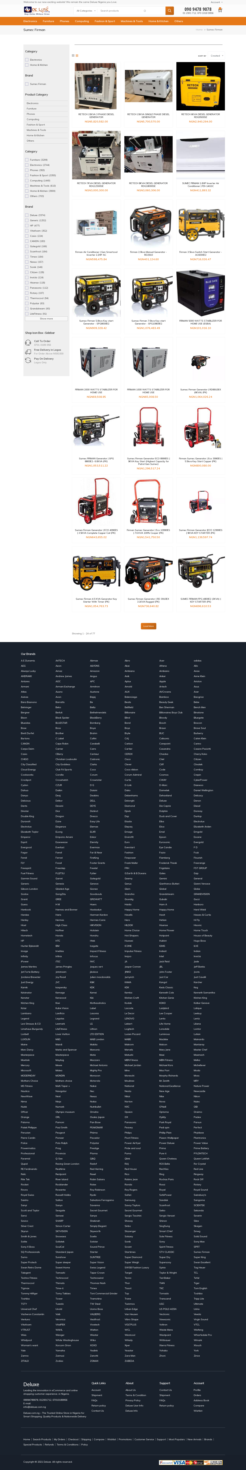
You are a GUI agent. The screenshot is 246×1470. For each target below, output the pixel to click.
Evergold (198, 842)
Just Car (163, 977)
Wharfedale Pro (203, 1334)
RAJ (127, 1163)
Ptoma (94, 1153)
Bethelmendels (98, 712)
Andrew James (64, 676)
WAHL (59, 1329)
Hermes (60, 919)
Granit (24, 899)
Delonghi (129, 800)
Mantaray (199, 1044)
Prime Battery (201, 1148)
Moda (197, 1070)
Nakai (93, 1085)
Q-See (59, 1158)
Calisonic (164, 738)
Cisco (128, 759)
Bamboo (164, 696)
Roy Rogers (131, 1189)
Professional (28, 1153)
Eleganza (61, 826)
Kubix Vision (62, 1008)
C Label (60, 738)
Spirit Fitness (166, 1246)
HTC (58, 940)
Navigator (61, 1091)
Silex (196, 1220)
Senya (93, 1215)
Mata (93, 1054)
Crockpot (26, 779)
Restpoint (61, 1174)
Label (93, 1008)
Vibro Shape (131, 1319)
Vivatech (95, 1324)
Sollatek (60, 1241)
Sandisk (163, 1200)
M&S (58, 1039)
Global (162, 888)
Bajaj (93, 696)
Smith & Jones (28, 1236)
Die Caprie (165, 805)
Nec (92, 1091)
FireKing (94, 857)
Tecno (128, 1277)
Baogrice (199, 696)
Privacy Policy (133, 1400)
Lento (162, 1018)
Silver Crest (27, 1226)
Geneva (94, 883)
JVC (58, 982)
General (198, 878)
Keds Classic (166, 987)
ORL (58, 1117)
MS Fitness (27, 1085)
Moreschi (129, 1075)
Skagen (198, 1226)
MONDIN (60, 1075)
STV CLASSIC (166, 1251)
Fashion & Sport (105, 21)
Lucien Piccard (132, 1034)
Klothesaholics (98, 1002)
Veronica (60, 1319)
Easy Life (95, 821)
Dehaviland (165, 795)
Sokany (129, 1236)
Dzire (58, 821)
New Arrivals (194, 1439)
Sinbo (128, 1226)
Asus (196, 686)
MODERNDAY (28, 1075)
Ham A (163, 904)
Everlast (60, 847)
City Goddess (63, 764)
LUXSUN (25, 1039)
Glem (127, 888)
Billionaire (130, 712)
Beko (58, 707)
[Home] (36, 10)
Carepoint (164, 743)
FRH (127, 868)
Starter (94, 1251)
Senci (24, 1215)
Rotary (197, 1184)
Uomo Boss (96, 1309)
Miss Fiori (164, 1070)
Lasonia (94, 1013)
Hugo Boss (200, 940)
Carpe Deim (27, 748)
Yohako (163, 1350)
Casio (24, 753)
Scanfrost (164, 1205)
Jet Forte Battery (30, 971)
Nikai (127, 1096)
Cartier (128, 748)
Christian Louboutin (66, 759)
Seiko (162, 1210)
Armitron (95, 686)
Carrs (93, 748)
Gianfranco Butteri (169, 883)
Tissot (128, 1288)
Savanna (95, 1205)
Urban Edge (131, 1309)
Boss (58, 728)
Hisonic (198, 925)
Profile (197, 1390)
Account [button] (215, 2)
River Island (62, 1179)
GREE (58, 899)
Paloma (25, 1122)
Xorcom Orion (63, 1345)
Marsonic (95, 1049)
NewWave (26, 1096)
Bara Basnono (29, 702)
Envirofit (129, 836)
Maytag (60, 1060)
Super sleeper (63, 1262)
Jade (196, 961)
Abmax (94, 660)
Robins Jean (131, 1179)
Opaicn (129, 1111)
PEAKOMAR (96, 1127)
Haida (128, 904)
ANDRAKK (26, 676)
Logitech (129, 1028)
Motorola (95, 1080)
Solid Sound (200, 1236)
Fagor (24, 852)
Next (58, 1096)
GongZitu (61, 894)
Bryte (127, 733)
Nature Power (201, 1085)
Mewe (59, 1065)
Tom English (200, 1288)
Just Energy (27, 982)
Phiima (94, 1132)
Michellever (200, 1065)
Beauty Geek (166, 702)
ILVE (196, 945)
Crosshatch (62, 779)
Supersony (165, 1262)
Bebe (196, 702)
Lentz (197, 1018)
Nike (161, 1096)
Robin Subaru (97, 1179)
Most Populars (177, 1439)
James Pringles (64, 966)
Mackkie (163, 1039)
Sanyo (59, 1205)
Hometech (26, 935)
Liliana (197, 1023)
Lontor (197, 1028)
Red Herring (96, 1168)
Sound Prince (97, 1246)
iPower (25, 961)
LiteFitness (61, 1028)
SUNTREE (95, 1257)
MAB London (97, 1039)
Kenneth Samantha (204, 992)
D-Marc (163, 785)
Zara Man (130, 1355)
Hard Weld (200, 909)
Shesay (129, 1220)
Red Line (198, 1168)
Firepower (130, 857)
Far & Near (96, 852)
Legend (25, 1018)
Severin (198, 1215)
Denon (197, 800)
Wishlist (198, 1410)
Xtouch (197, 1345)
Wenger (60, 1334)
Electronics (30, 21)
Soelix (93, 1236)
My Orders (59, 1439)
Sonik (128, 1241)
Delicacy (198, 795)
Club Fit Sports (64, 769)
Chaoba (163, 753)
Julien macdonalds (100, 977)
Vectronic (164, 1314)
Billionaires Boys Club (171, 712)
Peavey (129, 1127)
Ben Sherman (166, 707)
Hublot (163, 940)
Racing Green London (67, 1163)
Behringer (26, 707)
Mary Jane (164, 1049)
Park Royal (165, 1122)
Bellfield (129, 707)
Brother (60, 733)
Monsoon (95, 1075)
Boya (93, 728)
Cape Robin (62, 743)
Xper (127, 1345)
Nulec (197, 1101)
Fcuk (196, 852)
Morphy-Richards (168, 1075)
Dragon (60, 816)
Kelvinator (26, 992)
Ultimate (198, 1303)
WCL (127, 1329)
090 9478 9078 (198, 9)
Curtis (128, 779)
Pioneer (60, 1137)
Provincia (61, 1153)
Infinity (24, 956)
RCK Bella (164, 1163)
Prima (162, 1148)
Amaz (59, 671)
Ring (161, 1174)
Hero (127, 919)
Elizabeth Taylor (29, 831)
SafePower (165, 1194)
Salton (59, 1200)
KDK (92, 987)
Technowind (96, 1277)
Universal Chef (29, 1309)
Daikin (59, 790)
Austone (94, 691)
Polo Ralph (62, 1143)
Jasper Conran (133, 966)
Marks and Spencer (66, 1049)
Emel (162, 831)
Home (199, 29)
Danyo (24, 795)
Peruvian (25, 1132)
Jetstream (61, 971)
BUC (161, 733)
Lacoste (129, 1008)
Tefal (196, 1277)
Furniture (48, 21)
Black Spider (62, 717)
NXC (127, 1106)
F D (195, 847)
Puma (128, 1153)
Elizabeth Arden (202, 826)
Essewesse (62, 842)
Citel (161, 759)
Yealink (94, 1350)
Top (127, 1293)
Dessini (59, 805)
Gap (196, 873)
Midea (59, 1070)
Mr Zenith (164, 1080)
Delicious (26, 800)
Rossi (162, 1184)
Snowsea (61, 1236)
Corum (94, 774)
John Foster (165, 971)
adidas (197, 660)
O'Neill (162, 1106)
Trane (128, 1298)
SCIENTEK (199, 1205)
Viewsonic (165, 1319)
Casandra (164, 748)
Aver (196, 691)
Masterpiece (27, 1054)
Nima (24, 1101)
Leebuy (197, 1013)
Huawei (129, 940)
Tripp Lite (199, 1298)
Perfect (198, 1127)
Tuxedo (60, 1303)
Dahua (24, 790)
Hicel (23, 925)
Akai (127, 665)
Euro (127, 842)
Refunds (49, 1444)
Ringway (198, 1174)
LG (91, 1023)
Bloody (163, 717)
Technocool (62, 1277)
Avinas (24, 696)
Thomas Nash (98, 1283)
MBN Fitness (131, 1060)
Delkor (59, 800)
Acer (161, 660)
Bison (24, 717)
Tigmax (25, 1288)
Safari (128, 1194)
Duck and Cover (168, 816)
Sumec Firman (202, 1251)
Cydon (24, 785)
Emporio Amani (64, 836)
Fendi (24, 857)
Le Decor (129, 1013)
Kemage (60, 992)
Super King (200, 1257)
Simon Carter (63, 1226)
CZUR (59, 785)
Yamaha (60, 1350)
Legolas (60, 1018)
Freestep (60, 868)
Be (91, 702)
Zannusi (60, 1355)
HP (22, 940)
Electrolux (199, 821)
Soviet (128, 1246)
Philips (128, 1132)
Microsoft (26, 1070)
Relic (23, 1174)
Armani (25, 686)
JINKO (128, 971)
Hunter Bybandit (30, 945)
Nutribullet (95, 1106)
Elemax (94, 826)
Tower (59, 1298)
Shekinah (95, 1220)
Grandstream (166, 894)
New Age (164, 1091)
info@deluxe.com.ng (34, 1406)
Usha (196, 1309)
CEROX (129, 753)
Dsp (127, 816)
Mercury (25, 1065)
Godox (24, 894)
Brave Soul (200, 728)
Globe (197, 888)
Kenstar (25, 997)
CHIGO (24, 759)
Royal (162, 1189)
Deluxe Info (132, 1410)
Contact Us (98, 1410)
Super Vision (97, 1262)
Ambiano (130, 671)
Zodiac (59, 1360)
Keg (196, 987)
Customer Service (144, 1439)
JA (126, 961)
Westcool (130, 1334)
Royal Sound (201, 1189)
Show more (46, 318)
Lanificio (60, 1013)
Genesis (60, 883)
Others (178, 21)
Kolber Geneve (202, 1002)
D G (92, 785)
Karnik (24, 987)
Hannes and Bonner (66, 909)
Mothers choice (64, 1080)
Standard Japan (64, 1251)
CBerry (59, 753)
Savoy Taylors (132, 1205)
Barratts (60, 702)
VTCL (197, 1324)
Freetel (94, 868)
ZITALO (25, 1360)
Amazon (95, 671)
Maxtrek (25, 1060)
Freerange (199, 862)
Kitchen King (200, 997)
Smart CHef (166, 1231)
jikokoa (94, 971)
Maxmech (199, 1054)
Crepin (197, 774)
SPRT (197, 1246)
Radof (93, 1163)
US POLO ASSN (167, 1309)
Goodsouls (96, 894)
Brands (208, 1439)
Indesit (163, 951)
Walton (94, 1329)
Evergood (26, 847)
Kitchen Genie (166, 997)
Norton (129, 1101)
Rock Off (198, 1179)
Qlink (127, 1158)
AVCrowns (165, 691)
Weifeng (198, 1329)
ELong (59, 831)
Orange (25, 1117)
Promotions (125, 1439)
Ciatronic (95, 759)
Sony (162, 1241)
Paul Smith (61, 1127)
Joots (197, 971)
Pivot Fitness (132, 1137)
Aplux (128, 681)
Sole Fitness (166, 1236)
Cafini (93, 738)
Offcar (24, 1111)
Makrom (129, 1044)
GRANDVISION (202, 894)
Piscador (95, 1137)
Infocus (94, 956)
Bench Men (200, 707)
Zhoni (162, 1355)
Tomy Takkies (63, 1293)
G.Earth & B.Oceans (135, 873)
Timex (93, 1288)
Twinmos (130, 1303)
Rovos (24, 1189)
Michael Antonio (99, 1065)
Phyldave (199, 1132)
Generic (25, 883)
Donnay (198, 811)
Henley (24, 919)
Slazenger (130, 1231)
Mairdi (59, 1044)
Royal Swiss (27, 1194)
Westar (94, 1334)
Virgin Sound (201, 1319)
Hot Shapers (132, 935)
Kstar (24, 1008)
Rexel (93, 1174)
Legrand (94, 1018)
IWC (92, 961)
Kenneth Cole (166, 992)
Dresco (94, 816)
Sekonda (199, 1210)
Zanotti (94, 1355)
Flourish (198, 857)
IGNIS (162, 945)
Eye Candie (165, 847)
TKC (161, 1288)
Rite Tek (25, 1179)
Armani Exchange (65, 686)
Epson (162, 836)
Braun (162, 728)
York (196, 1350)
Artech (163, 686)
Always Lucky (28, 671)
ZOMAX (94, 1360)
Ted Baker (165, 1277)
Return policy (99, 1405)
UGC (161, 1303)
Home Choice (132, 930)
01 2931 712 (189, 13)
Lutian (197, 1034)
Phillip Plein (165, 1132)
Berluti (59, 712)
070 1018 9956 (205, 13)
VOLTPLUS (130, 1324)
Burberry (198, 733)
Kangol (163, 982)
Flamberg (164, 857)
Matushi (129, 1054)
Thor (127, 1283)
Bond (128, 722)
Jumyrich (129, 977)
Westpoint (165, 1334)
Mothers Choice (29, 1080)
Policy (84, 1444)
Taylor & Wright (168, 1272)
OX (126, 1117)
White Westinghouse (67, 1340)
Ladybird (164, 1008)
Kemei (93, 992)
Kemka (128, 992)
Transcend (165, 1298)
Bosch (162, 722)
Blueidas (25, 722)
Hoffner (60, 930)
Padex (197, 1117)
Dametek (164, 790)
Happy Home (132, 909)
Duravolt (25, 821)
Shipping (86, 1439)
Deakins (94, 795)
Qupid (24, 1163)
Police (24, 1143)
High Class (61, 925)
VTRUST (25, 1329)
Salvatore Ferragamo (102, 1200)
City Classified (28, 764)
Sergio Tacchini (133, 1215)
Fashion (129, 852)
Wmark (198, 1340)
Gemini (163, 878)
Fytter (93, 873)
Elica (161, 826)
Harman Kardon (99, 914)
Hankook (26, 909)
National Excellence (170, 1085)
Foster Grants (97, 862)
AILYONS (94, 665)
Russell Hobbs (63, 1194)
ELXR (93, 831)
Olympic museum (65, 1111)
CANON (25, 743)
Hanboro (198, 904)
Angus (93, 676)
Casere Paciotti (202, 748)
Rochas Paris (166, 1179)
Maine (24, 1044)
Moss (196, 1075)
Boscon (198, 722)
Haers (93, 904)
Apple (162, 681)
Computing (82, 21)
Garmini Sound (29, 878)
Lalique (198, 1008)
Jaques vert (96, 966)
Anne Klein (199, 676)
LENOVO (129, 1018)
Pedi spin (164, 1127)
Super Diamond (133, 1257)
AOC (58, 681)
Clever (128, 764)
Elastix (128, 821)
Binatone (199, 712)
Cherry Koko (200, 753)
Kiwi (58, 1002)
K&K (92, 982)
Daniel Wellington (203, 790)
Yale (23, 1350)
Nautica (25, 1091)
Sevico (24, 1220)
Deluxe (163, 800)
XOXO (93, 1345)
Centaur (94, 753)
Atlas (24, 691)
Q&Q (92, 1158)
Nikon (197, 1096)
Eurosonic (164, 842)
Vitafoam (26, 1324)
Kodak (128, 1002)
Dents (24, 805)
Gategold (95, 878)
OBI (196, 1106)
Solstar (94, 1241)
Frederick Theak (168, 862)
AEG (23, 665)
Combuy (198, 769)
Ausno (59, 691)
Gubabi (163, 899)
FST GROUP (200, 868)
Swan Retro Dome (31, 1267)
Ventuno (25, 1319)
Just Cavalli (200, 977)
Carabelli (95, 743)
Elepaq (128, 826)
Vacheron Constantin (32, 1314)
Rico (127, 1174)
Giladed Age (62, 888)
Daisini (93, 790)
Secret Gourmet (98, 1210)
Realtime (60, 1168)
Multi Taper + (63, 1085)
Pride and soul (133, 1148)
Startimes (130, 1251)
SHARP (59, 1220)
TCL (196, 1272)
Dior (58, 811)
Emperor (25, 836)
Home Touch (201, 930)
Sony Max (199, 1241)
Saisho (24, 1200)
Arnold (128, 686)
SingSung (164, 1226)
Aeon (58, 665)
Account (96, 1390)
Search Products (42, 1439)
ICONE (128, 945)
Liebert (128, 1023)
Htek (92, 940)
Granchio (130, 894)
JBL (161, 966)
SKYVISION (62, 1231)
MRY (196, 1080)
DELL (92, 800)
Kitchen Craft (132, 997)
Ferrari (59, 857)
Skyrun (24, 1231)
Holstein (94, 930)
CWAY (163, 779)
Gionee (94, 888)
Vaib (58, 1314)
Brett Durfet (27, 733)
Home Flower (166, 930)
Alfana (163, 665)
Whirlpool (26, 1340)
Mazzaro (95, 1060)
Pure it (162, 1153)
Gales (162, 873)
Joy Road (61, 977)
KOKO (162, 1002)
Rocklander (62, 1184)
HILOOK (129, 925)
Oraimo (198, 1111)
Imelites (60, 951)
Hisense (163, 925)
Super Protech (29, 1262)
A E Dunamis (28, 660)
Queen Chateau (168, 1158)
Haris (58, 914)
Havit (162, 914)
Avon (58, 696)
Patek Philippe (29, 1127)
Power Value (201, 1143)
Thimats (60, 1283)
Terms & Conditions (67, 1444)
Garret (59, 878)
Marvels (129, 1049)
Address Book (201, 1400)
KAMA (128, 982)
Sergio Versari (167, 1215)
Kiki (92, 997)
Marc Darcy (27, 1049)
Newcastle (199, 1091)
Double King (27, 816)
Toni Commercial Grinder (103, 1293)
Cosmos (164, 774)
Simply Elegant (98, 1226)
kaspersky (61, 987)
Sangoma (199, 1200)
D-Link (128, 785)
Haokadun (96, 909)
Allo (196, 665)
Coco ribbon (131, 769)
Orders (197, 1395)
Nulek (24, 1106)
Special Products (32, 1444)
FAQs (94, 1400)
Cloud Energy (28, 769)
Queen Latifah (201, 1158)
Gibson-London (29, 888)
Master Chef (200, 1049)
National (129, 1085)
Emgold (198, 831)
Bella (92, 707)
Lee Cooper (165, 1013)
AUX (127, 691)
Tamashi (60, 1272)
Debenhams (131, 795)
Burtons (25, 738)
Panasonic (130, 1122)
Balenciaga (131, 696)
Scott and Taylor (30, 1210)
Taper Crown (97, 1272)
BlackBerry (96, 717)
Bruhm (93, 733)
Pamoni (60, 1122)
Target (128, 1272)
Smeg (197, 1231)
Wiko (93, 1340)
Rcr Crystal (200, 1163)
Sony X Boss (28, 1246)
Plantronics (200, 1137)
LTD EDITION (97, 1034)
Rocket (24, 1184)
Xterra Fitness (167, 1345)
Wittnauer (165, 1340)
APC (92, 681)
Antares (25, 681)
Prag (58, 1148)
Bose (23, 728)
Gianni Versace (202, 883)
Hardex (25, 914)
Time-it (59, 1288)
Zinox (197, 1355)
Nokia (93, 1101)
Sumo (24, 1257)
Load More (148, 626)
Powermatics (28, 1148)
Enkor (93, 836)
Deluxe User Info (134, 1405)
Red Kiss (164, 1168)
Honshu (94, 935)
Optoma (164, 1111)
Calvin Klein (200, 738)
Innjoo (128, 956)
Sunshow (61, 1257)
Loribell (25, 1034)
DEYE (93, 805)
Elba (161, 821)
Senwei (60, 1215)
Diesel (197, 805)
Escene (197, 836)
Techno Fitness (29, 1277)
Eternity (94, 842)
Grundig (129, 899)
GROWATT (96, 899)
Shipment (97, 1395)
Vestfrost (95, 1319)
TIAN (162, 1283)
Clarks (93, 764)
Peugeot (60, 1132)
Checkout (73, 1439)
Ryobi (93, 1194)
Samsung (130, 1200)
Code (162, 769)
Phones (64, 21)
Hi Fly (197, 919)
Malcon (163, 1044)
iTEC (58, 961)
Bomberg (95, 722)
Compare (199, 1405)
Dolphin (163, 811)
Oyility (162, 1117)
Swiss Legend (97, 1267)
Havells (129, 914)
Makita (93, 1044)
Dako (128, 790)
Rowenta (61, 1189)
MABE (128, 1039)
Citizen (197, 759)
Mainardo (199, 1039)
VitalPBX (60, 1324)
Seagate (60, 1210)
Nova (162, 1101)
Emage (129, 831)
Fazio (162, 852)
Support (161, 1439)
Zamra (24, 1355)
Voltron (163, 1324)
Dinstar (25, 811)
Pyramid (25, 1158)
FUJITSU (60, 873)
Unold (59, 1309)
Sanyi (24, 1205)
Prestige (94, 1148)
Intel (161, 956)
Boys (127, 728)
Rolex (93, 1184)
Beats (128, 702)
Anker (162, 676)
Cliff (161, 764)
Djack (128, 811)
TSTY (24, 1303)
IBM (57, 945)
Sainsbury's (200, 1194)
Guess (24, 904)
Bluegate (199, 717)
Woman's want (29, 1345)
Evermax (95, 847)
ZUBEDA (129, 1360)
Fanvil (59, 852)
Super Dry (164, 1257)
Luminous (164, 1034)
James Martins (29, 966)
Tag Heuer (199, 1267)
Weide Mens (166, 1329)
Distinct (94, 811)
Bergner (25, 712)
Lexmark (60, 1023)
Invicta (197, 956)
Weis (23, 1334)
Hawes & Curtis (202, 914)
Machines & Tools (132, 21)
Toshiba (198, 1293)
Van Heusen (131, 1314)
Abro (127, 660)
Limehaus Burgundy (32, 1028)
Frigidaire (164, 868)
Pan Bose (95, 1122)
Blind (127, 717)
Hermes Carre (97, 919)
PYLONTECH (201, 1153)
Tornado (164, 1293)
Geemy (128, 878)
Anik (127, 676)
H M (58, 904)
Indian (197, 951)
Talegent (26, 1272)
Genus (128, 883)
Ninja (58, 1101)
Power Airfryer (133, 1143)
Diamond (130, 805)
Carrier (59, 748)
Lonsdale (164, 1028)
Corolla (60, 774)
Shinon (163, 1220)
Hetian (163, 919)
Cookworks (27, 774)
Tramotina (96, 1298)
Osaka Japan (97, 1117)
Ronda (128, 1184)
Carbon (129, 743)
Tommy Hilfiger (29, 1293)
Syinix (162, 1267)
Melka (197, 1060)
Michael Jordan (133, 1065)
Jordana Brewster (30, 977)
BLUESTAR (61, 722)
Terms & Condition (136, 1395)
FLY (23, 862)
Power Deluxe (167, 1143)
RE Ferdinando (29, 1168)
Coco (93, 769)
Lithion (93, 1028)
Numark (60, 1106)
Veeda (197, 1314)
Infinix (59, 956)
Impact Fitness (98, 951)
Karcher (198, 982)
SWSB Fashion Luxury (137, 1267)
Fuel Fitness (27, 873)
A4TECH (60, 660)
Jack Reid (164, 961)
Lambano (26, 1013)
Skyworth (95, 1231)
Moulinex (129, 1080)
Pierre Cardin (28, 1137)
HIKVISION (95, 925)
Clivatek (198, 764)
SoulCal (60, 1246)
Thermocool (27, 1283)
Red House (131, 1168)
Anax (196, 671)
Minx (127, 1070)
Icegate (94, 945)
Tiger (196, 1283)
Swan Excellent (202, 1262)
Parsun (197, 1122)
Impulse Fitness (133, 951)
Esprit (24, 842)
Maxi (161, 1054)
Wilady (129, 1340)
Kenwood (61, 997)
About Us (131, 1390)
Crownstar (96, 779)
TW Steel (95, 1303)
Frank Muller (131, 862)
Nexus (93, 1096)
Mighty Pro (96, 1070)
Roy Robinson (97, 1189)
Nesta (128, 1091)
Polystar (94, 1143)
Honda (59, 935)
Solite (24, 1241)
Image (24, 951)
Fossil (59, 862)
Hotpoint (164, 935)
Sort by (202, 56)
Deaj (58, 795)
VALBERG (95, 1314)
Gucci (197, 899)
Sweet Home (63, 1267)
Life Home (165, 1023)
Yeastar (129, 1350)
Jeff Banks (199, 966)
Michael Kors (166, 1065)
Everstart (130, 847)
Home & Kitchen (159, 21)
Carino (197, 743)
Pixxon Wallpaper (169, 1137)
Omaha (94, 1111)
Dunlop (198, 816)
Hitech (24, 930)
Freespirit (26, 868)
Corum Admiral (133, 774)
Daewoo (198, 785)
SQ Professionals (30, 1251)
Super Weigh (132, 1262)
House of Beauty (203, 935)
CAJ (127, 738)
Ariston (198, 681)
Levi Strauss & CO (31, 1023)
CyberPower (200, 779)
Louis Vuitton (63, 1034)
